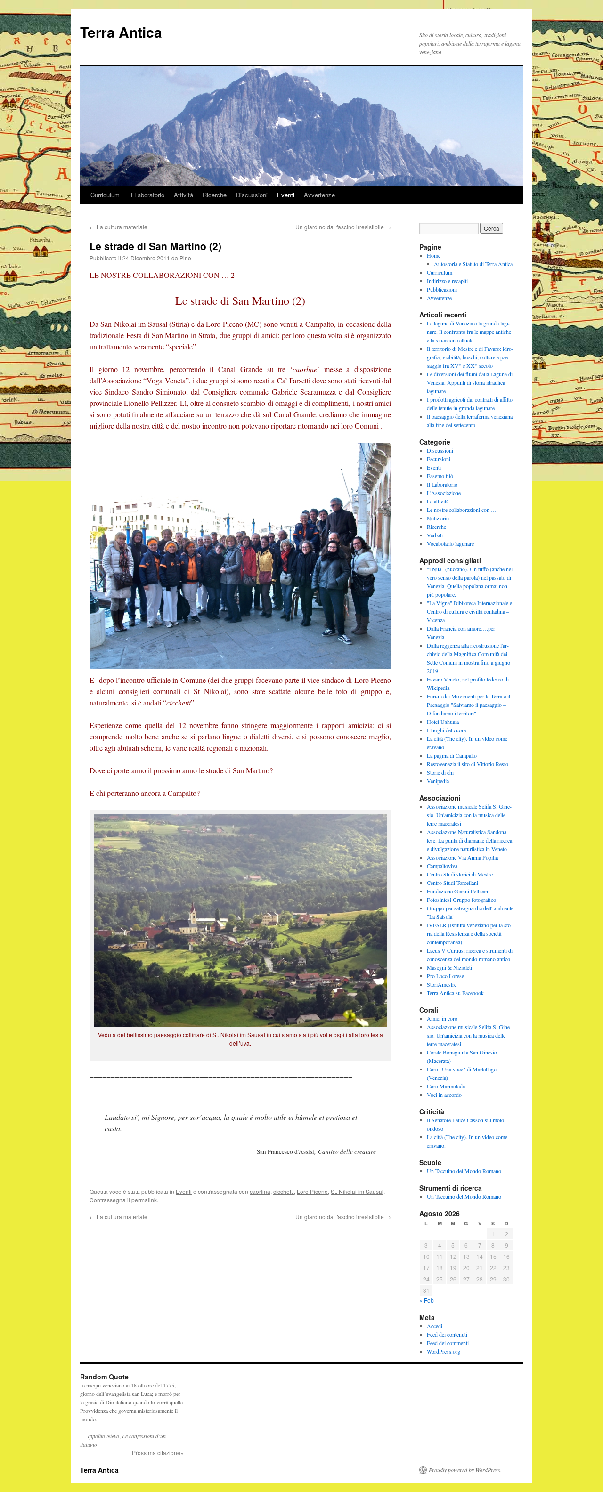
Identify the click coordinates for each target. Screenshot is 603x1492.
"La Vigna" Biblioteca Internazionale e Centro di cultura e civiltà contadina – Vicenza (469, 611)
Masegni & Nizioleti (449, 967)
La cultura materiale (118, 227)
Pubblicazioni (442, 289)
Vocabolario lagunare (450, 543)
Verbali (435, 535)
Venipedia (438, 781)
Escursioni (438, 458)
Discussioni (252, 194)
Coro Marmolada (446, 1086)
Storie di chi (440, 772)
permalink (144, 1200)
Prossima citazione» (158, 1453)
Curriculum (105, 194)
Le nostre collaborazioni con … (462, 509)
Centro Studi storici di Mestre (460, 874)
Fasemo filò (440, 475)
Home (433, 255)
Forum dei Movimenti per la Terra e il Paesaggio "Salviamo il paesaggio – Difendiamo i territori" (468, 704)
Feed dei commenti (448, 1342)
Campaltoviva (442, 865)
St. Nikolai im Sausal (357, 1191)
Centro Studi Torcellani (452, 882)
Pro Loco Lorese (445, 976)
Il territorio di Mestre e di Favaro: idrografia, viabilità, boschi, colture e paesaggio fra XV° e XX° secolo (470, 357)
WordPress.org (443, 1351)
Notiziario (438, 518)
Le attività (437, 501)
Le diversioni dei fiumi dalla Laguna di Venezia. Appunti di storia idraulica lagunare (470, 382)
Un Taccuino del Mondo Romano (464, 1171)
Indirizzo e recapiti (447, 280)
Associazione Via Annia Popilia (462, 857)
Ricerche (215, 194)
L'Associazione (444, 492)
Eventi (285, 194)
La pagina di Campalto (452, 755)
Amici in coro (442, 1018)
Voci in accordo (444, 1094)
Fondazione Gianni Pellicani (458, 891)
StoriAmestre (441, 984)
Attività (183, 194)
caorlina (260, 1191)
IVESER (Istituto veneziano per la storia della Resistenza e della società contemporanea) (470, 933)
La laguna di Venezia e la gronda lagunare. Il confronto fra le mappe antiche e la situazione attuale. (469, 331)
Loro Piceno (312, 1191)
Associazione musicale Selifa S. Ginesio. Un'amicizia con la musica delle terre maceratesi (469, 815)
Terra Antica (121, 32)
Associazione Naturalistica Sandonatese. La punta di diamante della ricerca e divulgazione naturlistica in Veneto (469, 840)
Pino (185, 258)
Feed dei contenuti (447, 1334)
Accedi (434, 1326)
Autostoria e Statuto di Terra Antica (473, 264)
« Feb (426, 1300)
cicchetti (283, 1191)
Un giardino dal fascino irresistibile (343, 227)
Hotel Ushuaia (443, 721)
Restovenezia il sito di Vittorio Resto (467, 764)
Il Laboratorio (146, 194)
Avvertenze (319, 194)
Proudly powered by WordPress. (465, 1470)
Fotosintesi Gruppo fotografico (461, 899)
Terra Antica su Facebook (455, 993)
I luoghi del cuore (446, 730)
